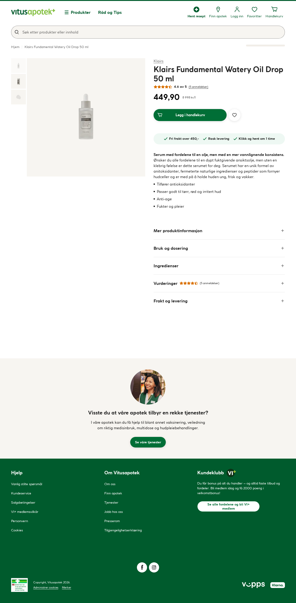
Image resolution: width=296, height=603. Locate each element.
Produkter (81, 12)
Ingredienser (166, 265)
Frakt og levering (171, 301)
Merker (66, 587)
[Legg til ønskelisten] (234, 115)
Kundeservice (21, 493)
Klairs (158, 60)
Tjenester (111, 502)
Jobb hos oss (113, 512)
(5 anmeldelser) (198, 86)
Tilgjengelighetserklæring (123, 530)
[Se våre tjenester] (148, 387)
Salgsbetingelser (23, 502)
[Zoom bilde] (86, 117)
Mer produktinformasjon (178, 230)
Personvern (19, 521)
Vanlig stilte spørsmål (26, 484)
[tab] (18, 65)
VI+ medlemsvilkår (24, 512)
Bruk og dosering (171, 248)
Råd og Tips (110, 12)
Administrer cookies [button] (45, 587)
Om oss (109, 484)
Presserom (112, 521)
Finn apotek (113, 493)
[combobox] (148, 32)
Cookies (17, 530)
